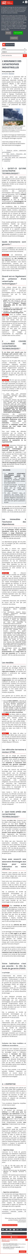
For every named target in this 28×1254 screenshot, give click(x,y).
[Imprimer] (14, 1229)
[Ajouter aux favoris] (3, 1229)
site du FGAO (15, 1017)
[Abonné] (23, 2)
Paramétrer (14, 38)
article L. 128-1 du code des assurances (14, 193)
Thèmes (4, 48)
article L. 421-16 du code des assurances (13, 512)
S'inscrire (15, 1237)
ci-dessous (10, 510)
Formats (4, 52)
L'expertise (7, 161)
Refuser (8, 33)
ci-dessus (12, 1009)
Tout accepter (18, 33)
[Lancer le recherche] (25, 55)
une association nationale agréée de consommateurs (14, 1211)
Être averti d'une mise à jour (9, 1225)
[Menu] (26, 2)
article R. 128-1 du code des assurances (14, 301)
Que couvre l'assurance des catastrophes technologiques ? (14, 154)
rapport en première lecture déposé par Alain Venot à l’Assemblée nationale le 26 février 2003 (14, 552)
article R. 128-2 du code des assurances (14, 587)
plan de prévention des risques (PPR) (14, 493)
